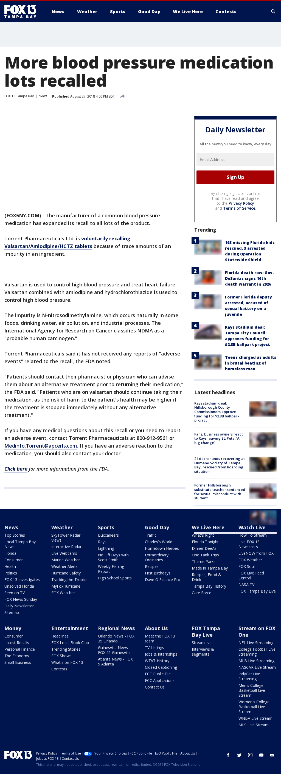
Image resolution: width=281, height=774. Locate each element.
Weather (62, 527)
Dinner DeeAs (204, 548)
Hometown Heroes (162, 548)
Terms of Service (239, 208)
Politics (10, 573)
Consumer (13, 559)
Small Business (17, 662)
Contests (59, 668)
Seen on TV (14, 592)
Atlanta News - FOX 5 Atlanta (115, 661)
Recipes (152, 566)
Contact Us (155, 687)
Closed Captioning (161, 667)
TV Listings (154, 647)
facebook (228, 755)
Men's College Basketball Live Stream (251, 690)
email (272, 755)
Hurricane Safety (66, 573)
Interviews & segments (203, 652)
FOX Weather (63, 592)
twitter (239, 755)
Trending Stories (65, 649)
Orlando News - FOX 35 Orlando (116, 638)
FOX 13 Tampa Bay (19, 96)
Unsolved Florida (19, 586)
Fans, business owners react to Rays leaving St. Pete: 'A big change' (218, 438)
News (43, 96)
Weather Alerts (64, 566)
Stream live (202, 642)
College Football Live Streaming (257, 652)
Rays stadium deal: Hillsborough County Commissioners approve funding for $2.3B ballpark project (216, 412)
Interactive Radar (66, 546)
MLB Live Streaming (256, 660)
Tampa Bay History (209, 586)
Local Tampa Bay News (20, 544)
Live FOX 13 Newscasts (249, 544)
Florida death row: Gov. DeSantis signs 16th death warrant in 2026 (249, 278)
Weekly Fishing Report (111, 569)
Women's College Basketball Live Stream (253, 706)
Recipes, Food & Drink (206, 577)
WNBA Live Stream (255, 718)
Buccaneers (108, 535)
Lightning (106, 548)
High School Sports (115, 577)
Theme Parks (203, 561)
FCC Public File (158, 673)
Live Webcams (64, 553)
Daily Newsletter (19, 605)
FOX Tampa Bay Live (257, 591)
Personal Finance (19, 649)
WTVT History (157, 660)
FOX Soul (246, 566)
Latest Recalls (16, 642)
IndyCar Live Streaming (249, 676)
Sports (106, 527)
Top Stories (14, 535)
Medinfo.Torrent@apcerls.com (40, 445)
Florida (10, 553)
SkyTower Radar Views (65, 538)
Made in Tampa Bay (210, 568)
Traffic (150, 535)
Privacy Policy (241, 203)
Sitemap (11, 612)
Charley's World (158, 541)
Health (10, 566)
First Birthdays (157, 573)
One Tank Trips (205, 554)
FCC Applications (160, 680)
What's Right (203, 535)
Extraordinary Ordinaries (156, 557)
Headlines (60, 636)
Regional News (116, 628)
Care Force (201, 592)
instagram (250, 755)
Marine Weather (65, 559)
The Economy (16, 655)
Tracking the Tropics (69, 579)
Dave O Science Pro (162, 579)
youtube (261, 755)
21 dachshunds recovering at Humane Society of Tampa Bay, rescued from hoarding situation (219, 465)
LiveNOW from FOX (256, 553)
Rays (102, 541)
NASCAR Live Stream (257, 667)
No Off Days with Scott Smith (113, 557)
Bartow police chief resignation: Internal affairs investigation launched (218, 516)
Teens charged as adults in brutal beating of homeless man (250, 363)
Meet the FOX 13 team (160, 638)
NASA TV (246, 584)
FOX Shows (61, 655)
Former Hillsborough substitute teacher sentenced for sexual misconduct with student (219, 491)
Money (12, 628)
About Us (156, 628)
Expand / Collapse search (273, 11)
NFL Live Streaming (255, 642)
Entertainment (69, 628)
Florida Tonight (205, 541)
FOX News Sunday (20, 599)
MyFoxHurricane (65, 586)
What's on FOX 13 (67, 662)
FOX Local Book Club (70, 642)
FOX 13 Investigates (22, 579)
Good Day (157, 527)
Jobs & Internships (161, 654)
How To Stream (252, 535)
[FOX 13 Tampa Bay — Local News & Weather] (22, 11)
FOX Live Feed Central (251, 575)
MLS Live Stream (253, 724)
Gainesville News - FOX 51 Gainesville (114, 650)
